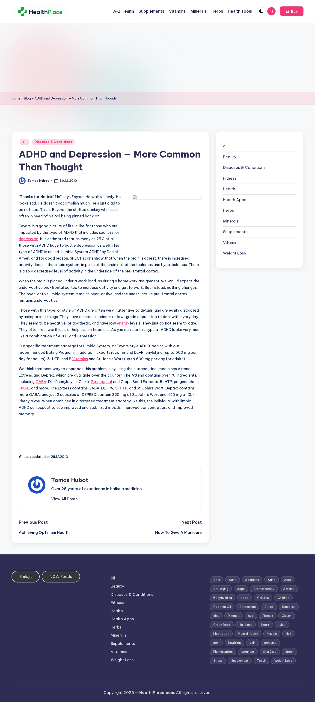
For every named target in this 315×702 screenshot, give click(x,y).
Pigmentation (223, 651)
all (24, 141)
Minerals (231, 221)
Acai (216, 580)
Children (283, 598)
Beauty (229, 156)
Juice (281, 624)
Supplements (235, 231)
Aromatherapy (263, 589)
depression (28, 239)
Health (229, 188)
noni (216, 642)
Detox (268, 606)
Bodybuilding (222, 598)
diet (216, 615)
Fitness (230, 178)
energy (123, 323)
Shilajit (25, 576)
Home (16, 98)
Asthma (288, 589)
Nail (288, 633)
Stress (218, 660)
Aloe (287, 580)
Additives (252, 580)
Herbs (228, 210)
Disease (233, 615)
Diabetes (288, 606)
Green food (221, 624)
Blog (27, 98)
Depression (248, 606)
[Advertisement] (157, 57)
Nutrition (234, 642)
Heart (265, 624)
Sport (289, 651)
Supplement (239, 660)
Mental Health (248, 633)
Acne (232, 580)
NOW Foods (61, 576)
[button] (291, 11)
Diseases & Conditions (53, 141)
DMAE (24, 388)
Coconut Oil (222, 606)
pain (253, 642)
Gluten (286, 615)
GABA (41, 381)
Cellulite (263, 598)
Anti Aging (220, 589)
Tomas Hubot (69, 480)
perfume (270, 642)
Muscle (272, 633)
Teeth (261, 660)
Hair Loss (245, 624)
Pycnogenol (101, 381)
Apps (241, 589)
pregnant (247, 651)
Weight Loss (234, 253)
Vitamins (80, 359)
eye (251, 615)
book (244, 598)
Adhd (271, 580)
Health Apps (234, 199)
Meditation (221, 633)
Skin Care (269, 651)
